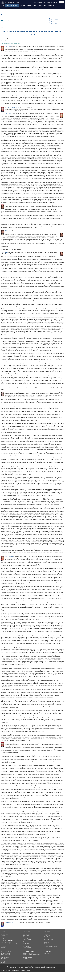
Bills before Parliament (27, 943)
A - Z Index (3, 959)
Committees (46, 953)
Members (3, 947)
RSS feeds (3, 962)
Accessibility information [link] (5, 970)
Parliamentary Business (11, 5)
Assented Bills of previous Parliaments (30, 945)
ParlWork (53, 2)
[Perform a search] (63, 2)
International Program (27, 939)
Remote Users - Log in (5, 954)
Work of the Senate (4, 934)
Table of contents (7, 15)
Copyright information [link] (16, 970)
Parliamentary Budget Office (28, 957)
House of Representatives (6, 942)
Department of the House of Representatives (31, 954)
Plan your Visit (47, 945)
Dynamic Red (3, 935)
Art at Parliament (47, 943)
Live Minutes (3, 946)
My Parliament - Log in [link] (5, 953)
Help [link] (32, 970)
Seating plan (3, 938)
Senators (2, 936)
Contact (44, 2)
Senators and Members (25, 5)
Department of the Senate (28, 953)
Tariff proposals (26, 946)
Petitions (46, 934)
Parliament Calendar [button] (38, 2)
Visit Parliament (6, 8)
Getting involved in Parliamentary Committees (52, 932)
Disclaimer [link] (23, 970)
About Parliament (48, 5)
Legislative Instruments (27, 947)
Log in (57, 2)
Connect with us (47, 935)
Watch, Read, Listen (26, 934)
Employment (3, 958)
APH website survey (5, 957)
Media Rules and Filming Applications (51, 946)
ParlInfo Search (4, 955)
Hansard (17, 11)
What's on (46, 941)
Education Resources (27, 936)
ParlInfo (48, 2)
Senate (2, 932)
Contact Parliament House (49, 936)
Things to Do (46, 942)
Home (3, 5)
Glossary (3, 961)
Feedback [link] (28, 970)
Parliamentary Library (27, 938)
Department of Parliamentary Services (30, 955)
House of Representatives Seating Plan (8, 949)
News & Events (37, 5)
